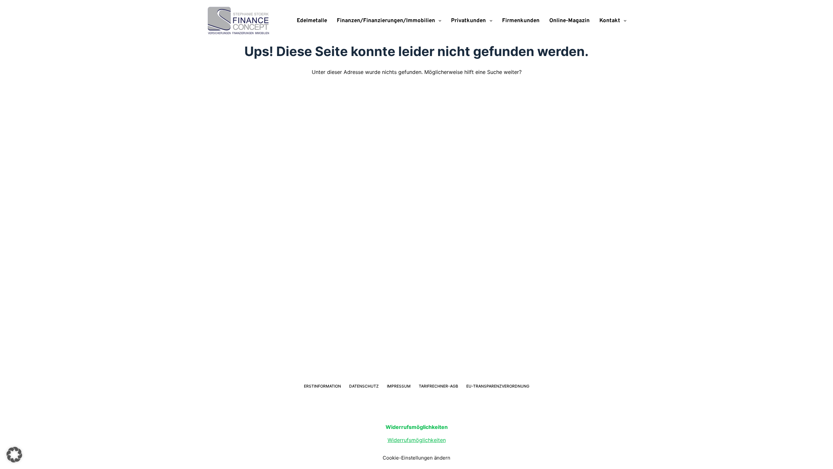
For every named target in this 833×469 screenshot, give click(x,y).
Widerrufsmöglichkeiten (417, 440)
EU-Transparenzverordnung (497, 386)
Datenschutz (364, 386)
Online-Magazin (569, 20)
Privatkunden (468, 20)
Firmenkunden (520, 20)
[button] (14, 454)
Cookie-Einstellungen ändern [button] (416, 458)
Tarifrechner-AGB (438, 386)
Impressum (399, 386)
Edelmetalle (312, 20)
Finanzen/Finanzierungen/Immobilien (386, 20)
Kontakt (609, 20)
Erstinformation (322, 386)
